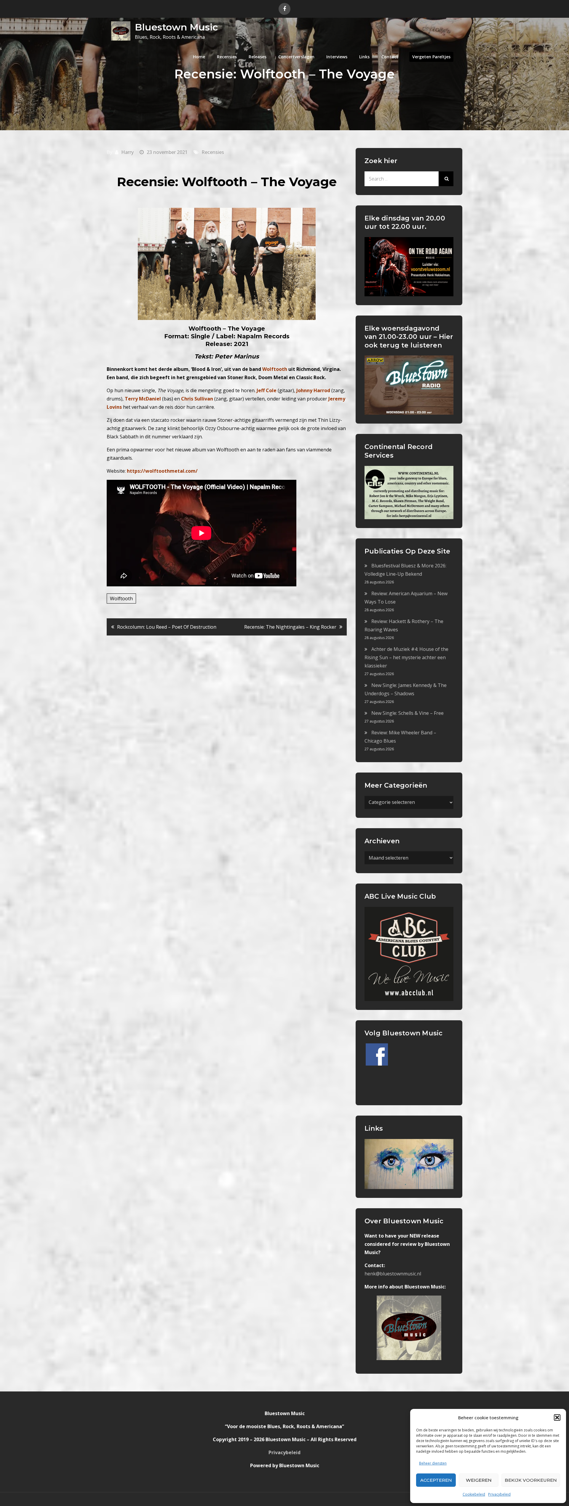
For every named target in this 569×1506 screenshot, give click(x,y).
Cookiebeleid (474, 1494)
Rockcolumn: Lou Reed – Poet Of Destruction (166, 627)
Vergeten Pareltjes (431, 56)
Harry (127, 152)
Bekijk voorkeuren (531, 1480)
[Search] (446, 178)
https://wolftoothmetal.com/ (162, 471)
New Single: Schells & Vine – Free (407, 713)
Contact (389, 56)
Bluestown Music (176, 27)
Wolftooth (121, 598)
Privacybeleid (499, 1494)
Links (364, 56)
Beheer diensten (433, 1463)
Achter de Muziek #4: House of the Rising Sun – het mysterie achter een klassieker (406, 657)
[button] (557, 1417)
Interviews (336, 56)
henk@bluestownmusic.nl (393, 1273)
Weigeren (479, 1480)
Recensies (227, 56)
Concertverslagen (296, 56)
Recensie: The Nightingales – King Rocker (290, 627)
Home (199, 56)
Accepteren (436, 1480)
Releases (257, 56)
